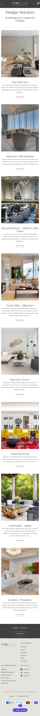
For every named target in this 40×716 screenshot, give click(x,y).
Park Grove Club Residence (20, 156)
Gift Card (23, 646)
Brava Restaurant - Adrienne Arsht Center (20, 229)
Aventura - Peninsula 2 (20, 599)
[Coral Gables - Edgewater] (20, 276)
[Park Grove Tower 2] (20, 351)
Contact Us (24, 655)
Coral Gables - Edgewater (20, 305)
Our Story (23, 652)
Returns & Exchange (7, 672)
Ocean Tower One (20, 453)
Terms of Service (6, 675)
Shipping (3, 669)
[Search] (33, 4)
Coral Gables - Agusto (20, 525)
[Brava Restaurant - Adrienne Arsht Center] (20, 199)
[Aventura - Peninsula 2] (20, 571)
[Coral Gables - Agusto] (20, 497)
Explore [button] (20, 633)
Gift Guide (24, 661)
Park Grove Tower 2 (20, 379)
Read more (20, 96)
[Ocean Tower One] (20, 425)
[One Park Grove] (20, 53)
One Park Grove (20, 82)
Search (23, 649)
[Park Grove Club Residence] (20, 127)
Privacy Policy (5, 678)
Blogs (22, 658)
